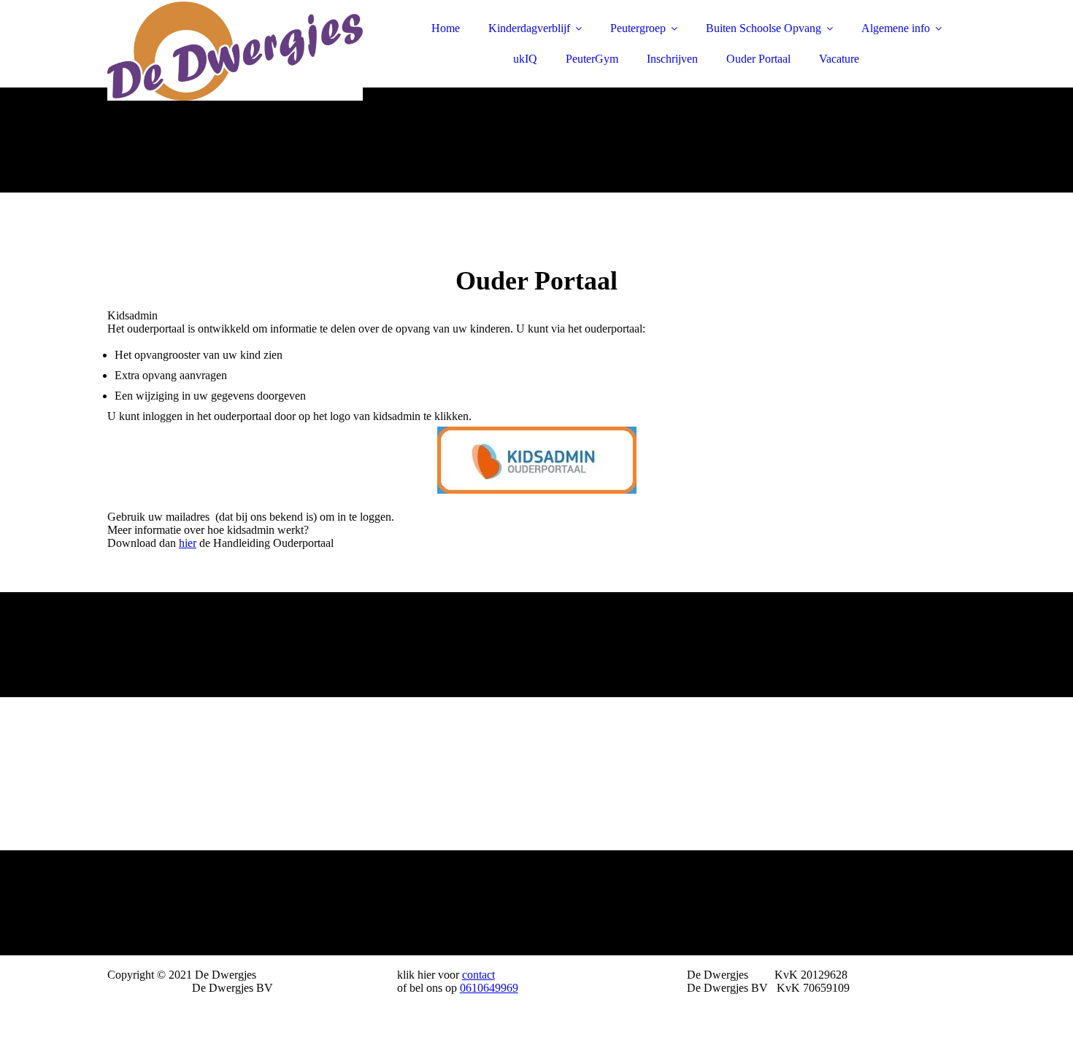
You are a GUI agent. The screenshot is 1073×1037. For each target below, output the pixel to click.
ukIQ (525, 59)
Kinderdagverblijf (529, 28)
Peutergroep (638, 28)
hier (187, 543)
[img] (235, 51)
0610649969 (489, 988)
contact (478, 974)
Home (445, 28)
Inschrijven (672, 59)
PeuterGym (592, 59)
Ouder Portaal (758, 59)
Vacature (839, 59)
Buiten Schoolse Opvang (763, 28)
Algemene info (895, 28)
